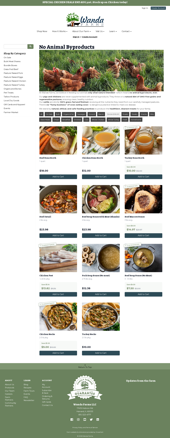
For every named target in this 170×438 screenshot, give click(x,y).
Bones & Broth (113, 114)
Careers (8, 394)
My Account (46, 385)
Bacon (101, 114)
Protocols (9, 387)
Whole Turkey (113, 120)
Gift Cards (46, 402)
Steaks (134, 114)
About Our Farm (80, 31)
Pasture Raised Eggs (13, 77)
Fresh (125, 120)
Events (7, 108)
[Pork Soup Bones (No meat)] (101, 258)
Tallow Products (11, 96)
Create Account (158, 8)
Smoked (77, 120)
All (41, 114)
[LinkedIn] (98, 419)
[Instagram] (78, 419)
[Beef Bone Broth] (58, 140)
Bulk (58, 114)
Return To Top (85, 367)
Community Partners (10, 404)
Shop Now (42, 31)
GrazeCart (99, 432)
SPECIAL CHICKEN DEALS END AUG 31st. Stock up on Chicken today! (85, 2)
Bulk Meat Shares (12, 61)
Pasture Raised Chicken (15, 81)
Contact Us (47, 405)
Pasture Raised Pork (13, 73)
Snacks (144, 114)
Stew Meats (45, 120)
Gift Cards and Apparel (14, 104)
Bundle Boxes (10, 65)
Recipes (27, 387)
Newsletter (29, 400)
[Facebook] (72, 419)
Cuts (86, 120)
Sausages (81, 114)
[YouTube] (85, 419)
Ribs (152, 114)
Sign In (145, 8)
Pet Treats (8, 92)
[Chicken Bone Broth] (101, 140)
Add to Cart (58, 176)
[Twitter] (91, 419)
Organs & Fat (68, 114)
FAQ (26, 397)
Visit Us (99, 31)
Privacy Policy (77, 427)
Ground (92, 114)
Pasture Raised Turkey (14, 85)
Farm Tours (29, 391)
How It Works (59, 31)
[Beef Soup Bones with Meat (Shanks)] (101, 199)
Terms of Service (92, 427)
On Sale (7, 57)
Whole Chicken (98, 120)
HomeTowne (136, 120)
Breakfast (66, 120)
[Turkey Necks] (101, 317)
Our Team (9, 391)
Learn (112, 31)
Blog (26, 384)
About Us (9, 384)
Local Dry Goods (11, 100)
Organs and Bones (12, 89)
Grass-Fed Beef (11, 69)
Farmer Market (11, 112)
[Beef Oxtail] (58, 199)
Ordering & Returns (47, 397)
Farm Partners (9, 398)
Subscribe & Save (47, 391)
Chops (56, 120)
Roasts (125, 114)
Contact (126, 31)
